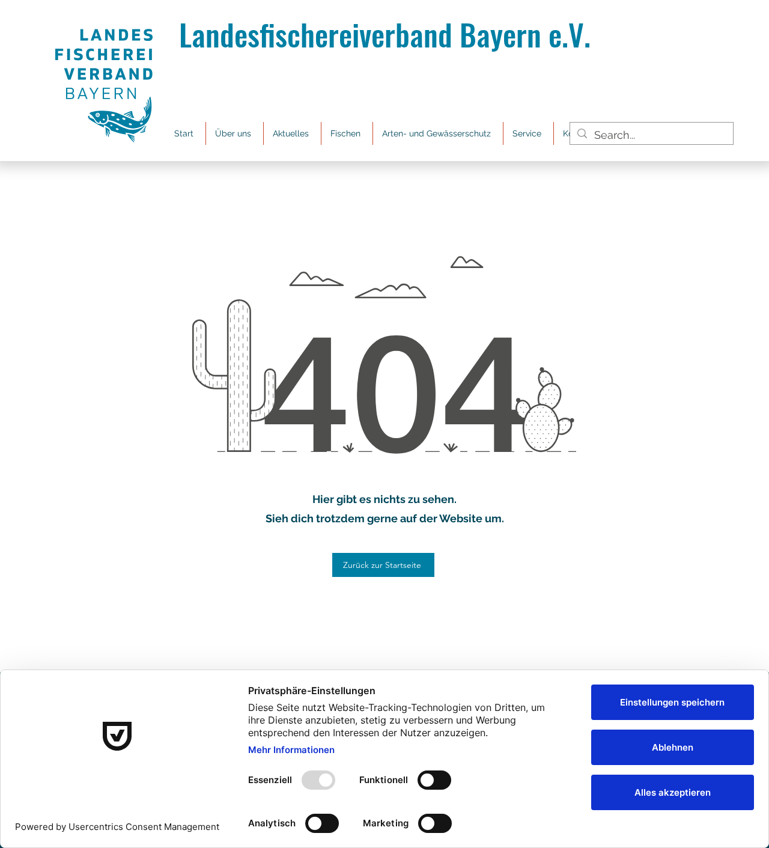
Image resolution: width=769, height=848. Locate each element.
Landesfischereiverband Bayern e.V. (385, 33)
